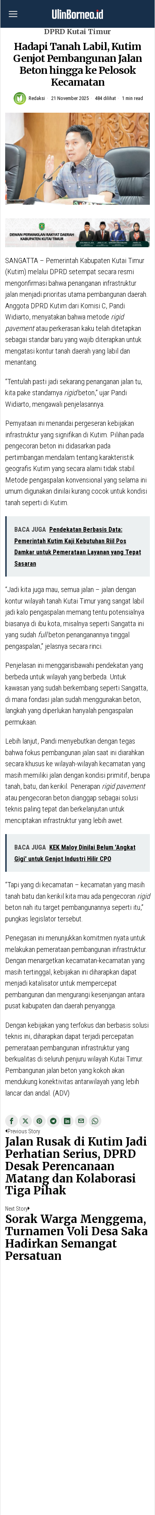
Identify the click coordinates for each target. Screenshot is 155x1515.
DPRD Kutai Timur (77, 32)
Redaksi (37, 98)
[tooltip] (11, 1121)
